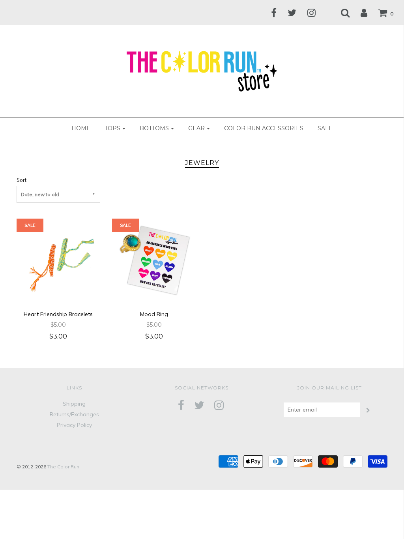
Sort (21, 180)
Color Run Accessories (263, 128)
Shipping (74, 403)
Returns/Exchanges (74, 414)
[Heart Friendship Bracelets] (59, 260)
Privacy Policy (74, 425)
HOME (80, 128)
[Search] (340, 12)
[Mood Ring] (154, 260)
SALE (325, 128)
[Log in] (359, 12)
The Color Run (63, 467)
